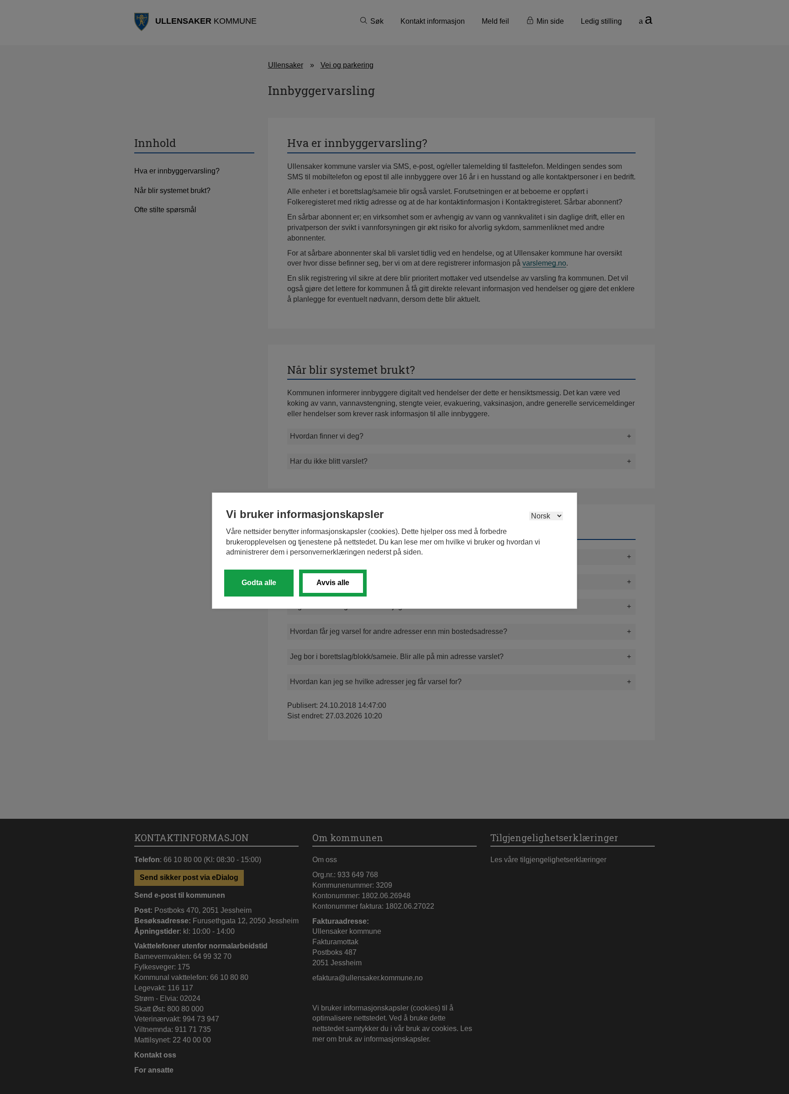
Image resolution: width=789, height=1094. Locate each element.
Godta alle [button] (259, 582)
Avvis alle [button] (332, 582)
